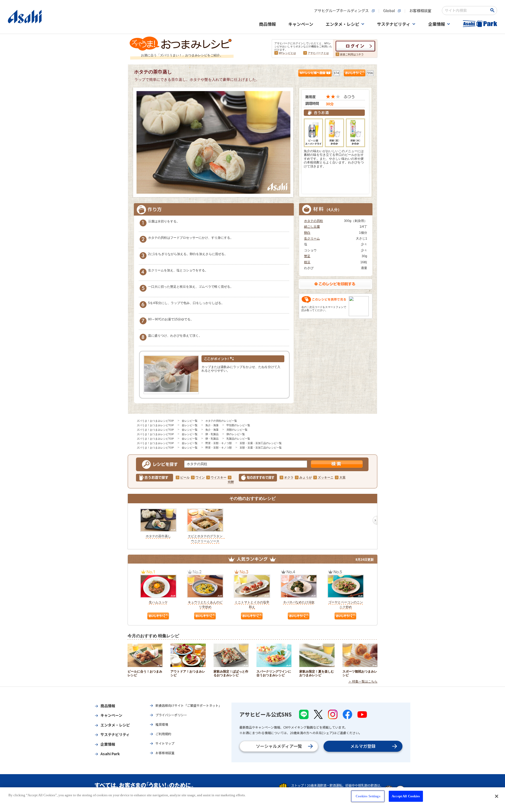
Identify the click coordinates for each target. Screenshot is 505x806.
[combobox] (466, 10)
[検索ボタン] (493, 10)
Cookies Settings (368, 796)
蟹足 (307, 256)
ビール (185, 477)
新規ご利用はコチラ (352, 54)
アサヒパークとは (318, 53)
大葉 (342, 477)
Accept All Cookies (406, 796)
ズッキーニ (326, 477)
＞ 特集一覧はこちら (362, 681)
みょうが (305, 477)
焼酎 (231, 482)
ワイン (200, 477)
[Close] (496, 796)
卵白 (307, 233)
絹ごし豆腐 (312, 226)
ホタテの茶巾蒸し (158, 536)
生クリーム (312, 238)
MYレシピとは (287, 53)
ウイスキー (218, 477)
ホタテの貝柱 (313, 221)
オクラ (289, 477)
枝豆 (307, 262)
